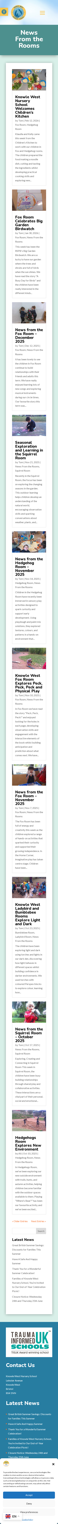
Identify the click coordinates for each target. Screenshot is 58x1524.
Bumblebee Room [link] (24, 932)
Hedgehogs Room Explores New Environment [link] (28, 1143)
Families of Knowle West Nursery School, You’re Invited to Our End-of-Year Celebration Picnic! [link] (30, 1443)
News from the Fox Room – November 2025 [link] (29, 798)
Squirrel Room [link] (22, 470)
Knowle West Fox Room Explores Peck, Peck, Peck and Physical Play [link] (28, 683)
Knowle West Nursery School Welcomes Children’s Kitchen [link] (27, 106)
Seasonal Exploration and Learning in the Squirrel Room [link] (29, 450)
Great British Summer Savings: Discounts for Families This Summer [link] (28, 1249)
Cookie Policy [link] (27, 1519)
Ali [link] (19, 1153)
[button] (53, 1464)
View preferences (29, 1512)
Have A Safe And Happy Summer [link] (25, 1423)
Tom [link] (20, 120)
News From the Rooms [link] (27, 466)
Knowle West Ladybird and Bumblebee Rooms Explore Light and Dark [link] (27, 914)
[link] (4, 12)
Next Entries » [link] (38, 1221)
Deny (29, 1503)
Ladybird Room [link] (23, 936)
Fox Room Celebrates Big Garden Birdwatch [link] (29, 223)
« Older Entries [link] (20, 1221)
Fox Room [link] (20, 124)
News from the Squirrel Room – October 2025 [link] (29, 1035)
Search (41, 1231)
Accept (29, 1495)
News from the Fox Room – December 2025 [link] (29, 335)
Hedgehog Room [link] (24, 582)
